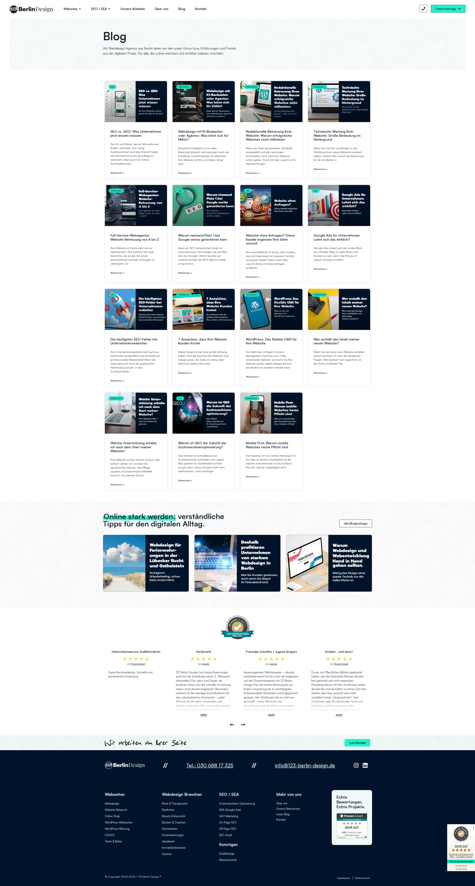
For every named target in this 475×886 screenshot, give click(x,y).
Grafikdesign (227, 853)
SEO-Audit (225, 835)
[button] (232, 724)
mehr (203, 714)
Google (205, 664)
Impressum (343, 878)
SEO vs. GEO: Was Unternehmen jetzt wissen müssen (135, 133)
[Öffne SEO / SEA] (109, 8)
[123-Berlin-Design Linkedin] (366, 765)
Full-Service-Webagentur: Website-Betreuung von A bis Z (134, 237)
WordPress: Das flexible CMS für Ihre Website (271, 341)
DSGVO (110, 835)
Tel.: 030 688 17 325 (209, 765)
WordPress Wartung (117, 829)
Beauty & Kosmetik (173, 816)
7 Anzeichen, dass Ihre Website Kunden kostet (202, 341)
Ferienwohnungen (173, 835)
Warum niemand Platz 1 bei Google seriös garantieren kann (202, 237)
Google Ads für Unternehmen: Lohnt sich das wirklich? (337, 237)
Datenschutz (362, 878)
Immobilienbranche (174, 847)
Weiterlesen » (117, 172)
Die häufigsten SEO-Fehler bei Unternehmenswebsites (133, 341)
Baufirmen (168, 810)
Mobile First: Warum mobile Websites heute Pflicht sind (267, 445)
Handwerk (168, 841)
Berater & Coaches (174, 822)
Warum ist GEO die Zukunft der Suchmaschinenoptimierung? (202, 445)
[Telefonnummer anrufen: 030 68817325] (423, 8)
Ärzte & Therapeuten (175, 803)
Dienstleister (170, 829)
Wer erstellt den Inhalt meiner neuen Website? (337, 341)
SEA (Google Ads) (230, 810)
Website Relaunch (116, 810)
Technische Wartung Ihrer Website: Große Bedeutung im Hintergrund (337, 135)
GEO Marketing (228, 816)
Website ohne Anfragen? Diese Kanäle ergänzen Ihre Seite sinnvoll (270, 239)
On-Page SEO (227, 822)
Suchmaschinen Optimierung (237, 803)
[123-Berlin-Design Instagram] (357, 765)
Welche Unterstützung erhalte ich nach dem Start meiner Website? (133, 447)
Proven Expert (341, 664)
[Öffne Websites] (79, 8)
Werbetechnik (228, 860)
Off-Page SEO (227, 829)
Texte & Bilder (113, 841)
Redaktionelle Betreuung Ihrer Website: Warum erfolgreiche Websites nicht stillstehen (269, 135)
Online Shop (112, 816)
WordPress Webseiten (118, 822)
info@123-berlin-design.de (305, 765)
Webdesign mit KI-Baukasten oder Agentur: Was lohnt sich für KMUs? (203, 135)
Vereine (167, 854)
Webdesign (112, 803)
